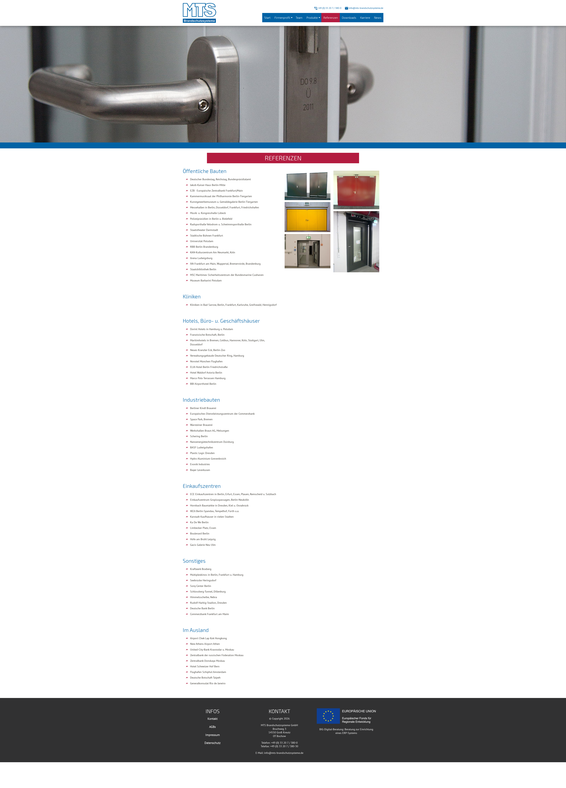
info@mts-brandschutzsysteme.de (365, 7)
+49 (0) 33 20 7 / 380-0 (329, 7)
